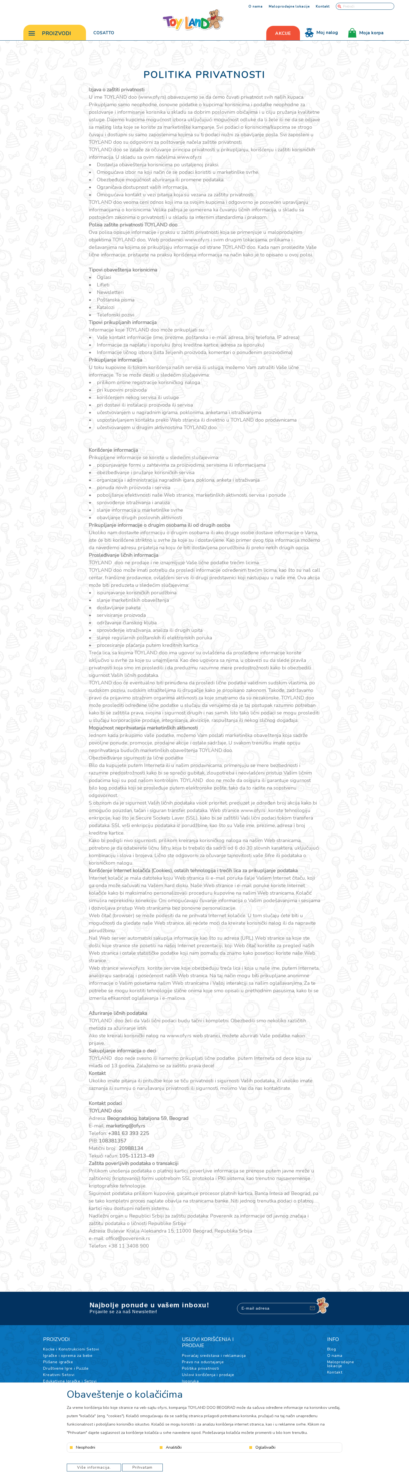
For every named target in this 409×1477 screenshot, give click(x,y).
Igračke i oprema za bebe (68, 1355)
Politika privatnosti (200, 1368)
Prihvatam (142, 1467)
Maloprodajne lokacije (289, 6)
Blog (331, 1349)
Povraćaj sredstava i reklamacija (214, 1355)
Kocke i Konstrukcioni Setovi (71, 1349)
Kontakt (323, 6)
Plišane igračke (58, 1362)
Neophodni (85, 1447)
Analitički (174, 1447)
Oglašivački (265, 1447)
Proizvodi (56, 33)
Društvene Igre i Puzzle (66, 1368)
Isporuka (190, 1381)
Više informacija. (94, 1467)
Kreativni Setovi (58, 1374)
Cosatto (103, 33)
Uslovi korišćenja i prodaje (208, 1374)
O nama (255, 6)
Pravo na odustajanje (203, 1362)
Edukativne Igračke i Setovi (70, 1381)
